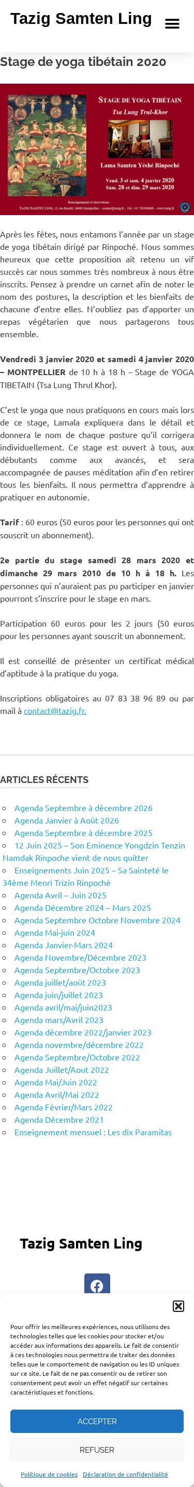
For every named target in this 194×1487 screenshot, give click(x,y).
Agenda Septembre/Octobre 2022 (77, 1057)
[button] (178, 1306)
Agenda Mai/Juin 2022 (55, 1082)
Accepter (97, 1421)
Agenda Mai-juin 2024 (54, 932)
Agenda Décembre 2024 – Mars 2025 (82, 907)
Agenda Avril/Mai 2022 (56, 1094)
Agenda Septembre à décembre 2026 (83, 807)
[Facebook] (97, 1286)
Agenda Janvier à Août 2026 (66, 820)
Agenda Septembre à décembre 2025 (83, 832)
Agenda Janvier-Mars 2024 (63, 944)
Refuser (97, 1450)
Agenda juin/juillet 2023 (58, 994)
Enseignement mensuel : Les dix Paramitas (93, 1131)
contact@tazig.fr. (55, 710)
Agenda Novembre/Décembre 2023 (80, 957)
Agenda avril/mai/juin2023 (63, 1007)
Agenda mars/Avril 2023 (58, 1019)
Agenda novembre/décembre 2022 (79, 1044)
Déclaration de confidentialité (125, 1474)
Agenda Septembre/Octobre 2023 (77, 969)
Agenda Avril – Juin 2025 (60, 894)
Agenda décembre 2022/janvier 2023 (83, 1032)
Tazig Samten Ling (81, 18)
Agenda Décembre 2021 (59, 1119)
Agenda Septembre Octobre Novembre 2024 (97, 919)
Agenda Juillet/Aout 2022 (61, 1069)
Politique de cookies (49, 1474)
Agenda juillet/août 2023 (60, 982)
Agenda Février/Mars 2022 (63, 1106)
